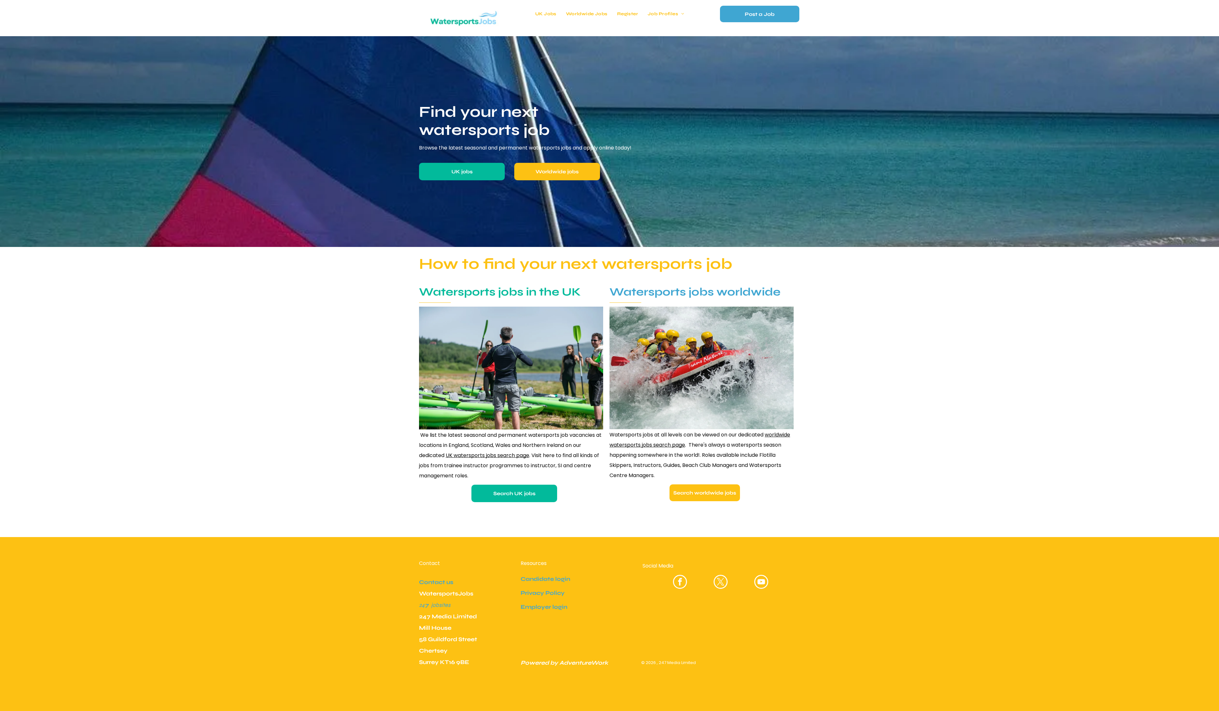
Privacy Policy (543, 592)
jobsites (440, 604)
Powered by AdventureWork (564, 662)
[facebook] (680, 582)
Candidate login (545, 578)
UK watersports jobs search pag (486, 455)
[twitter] (721, 582)
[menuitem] (545, 14)
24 (422, 604)
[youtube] (761, 582)
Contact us (436, 582)
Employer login (544, 606)
